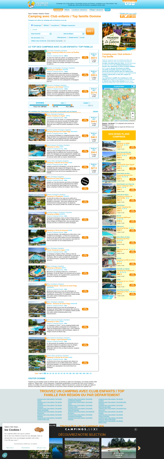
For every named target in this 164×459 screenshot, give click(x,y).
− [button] (133, 116)
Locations (55, 25)
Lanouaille (50, 51)
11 (73, 373)
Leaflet (116, 120)
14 (84, 373)
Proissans (50, 85)
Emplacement (73, 37)
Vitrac (48, 114)
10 (70, 373)
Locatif (82, 37)
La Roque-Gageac (52, 212)
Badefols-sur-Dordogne (54, 68)
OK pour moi (41, 448)
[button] (4, 455)
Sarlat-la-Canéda (52, 130)
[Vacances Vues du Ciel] (37, 4)
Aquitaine (64, 51)
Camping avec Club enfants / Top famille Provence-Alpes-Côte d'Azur (111, 418)
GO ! (90, 31)
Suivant (95, 111)
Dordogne (57, 51)
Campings (58, 10)
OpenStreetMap (124, 120)
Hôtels (67, 10)
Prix (62, 103)
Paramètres (26, 448)
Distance (39, 103)
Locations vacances (79, 10)
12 (77, 373)
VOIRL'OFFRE (85, 57)
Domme (49, 194)
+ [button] (133, 113)
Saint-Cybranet (51, 145)
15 (87, 373)
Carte (107, 10)
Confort (86, 103)
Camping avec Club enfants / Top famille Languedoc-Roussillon (80, 415)
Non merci (10, 448)
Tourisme (115, 89)
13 (80, 373)
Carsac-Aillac (51, 161)
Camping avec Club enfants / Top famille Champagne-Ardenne (80, 399)
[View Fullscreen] (132, 91)
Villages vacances (96, 10)
